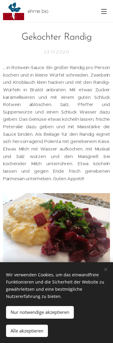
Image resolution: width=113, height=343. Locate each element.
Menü (104, 11)
